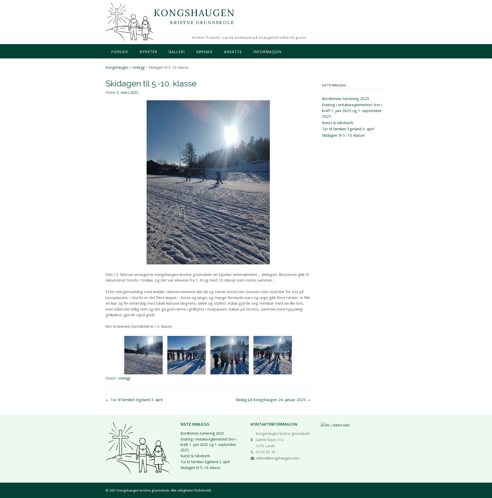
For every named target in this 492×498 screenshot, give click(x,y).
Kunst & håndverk (337, 122)
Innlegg (124, 378)
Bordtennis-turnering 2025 (345, 98)
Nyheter (148, 51)
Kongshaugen (194, 13)
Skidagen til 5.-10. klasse (343, 135)
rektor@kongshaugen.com (278, 458)
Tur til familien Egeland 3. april (134, 399)
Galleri (177, 51)
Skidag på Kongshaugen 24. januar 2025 (273, 399)
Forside (119, 51)
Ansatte (233, 51)
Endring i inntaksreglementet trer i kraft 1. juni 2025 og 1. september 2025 (352, 110)
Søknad (204, 51)
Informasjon (267, 51)
